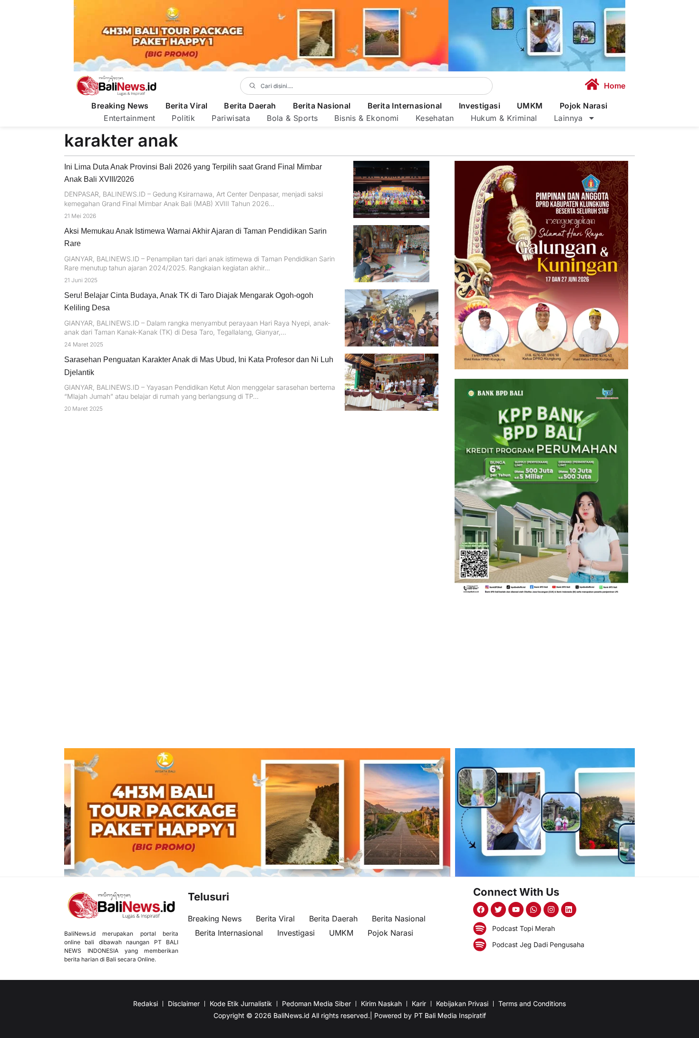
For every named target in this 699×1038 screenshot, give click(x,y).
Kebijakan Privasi (462, 1003)
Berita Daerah (250, 105)
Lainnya (568, 118)
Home (614, 85)
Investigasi (479, 105)
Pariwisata (231, 118)
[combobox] (366, 86)
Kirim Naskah (381, 1003)
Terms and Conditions (532, 1003)
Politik (183, 118)
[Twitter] (498, 909)
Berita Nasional (322, 105)
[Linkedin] (568, 909)
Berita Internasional (405, 105)
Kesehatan (435, 118)
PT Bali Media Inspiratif (450, 1015)
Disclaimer (184, 1003)
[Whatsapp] (533, 909)
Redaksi (145, 1003)
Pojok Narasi (584, 105)
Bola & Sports (292, 118)
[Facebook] (480, 909)
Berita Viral (186, 105)
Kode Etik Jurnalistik (241, 1003)
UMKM (530, 105)
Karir (419, 1003)
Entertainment (129, 118)
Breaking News (119, 105)
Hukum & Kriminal (504, 118)
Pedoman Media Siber (316, 1003)
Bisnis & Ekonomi (366, 118)
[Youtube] (516, 909)
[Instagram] (551, 909)
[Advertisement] (541, 672)
